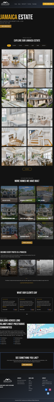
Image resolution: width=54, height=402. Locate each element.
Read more (4, 306)
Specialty (44, 45)
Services (30, 383)
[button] (25, 3)
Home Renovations (20, 381)
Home (30, 380)
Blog (29, 386)
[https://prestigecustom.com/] (5, 3)
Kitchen (20, 45)
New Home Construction (21, 380)
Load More (27, 169)
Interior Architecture (21, 383)
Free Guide (30, 388)
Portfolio (30, 385)
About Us (30, 381)
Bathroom (26, 45)
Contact (30, 390)
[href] (40, 331)
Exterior (14, 45)
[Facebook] (46, 390)
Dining (38, 45)
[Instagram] (50, 390)
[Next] (52, 256)
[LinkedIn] (48, 393)
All (9, 45)
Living (32, 45)
